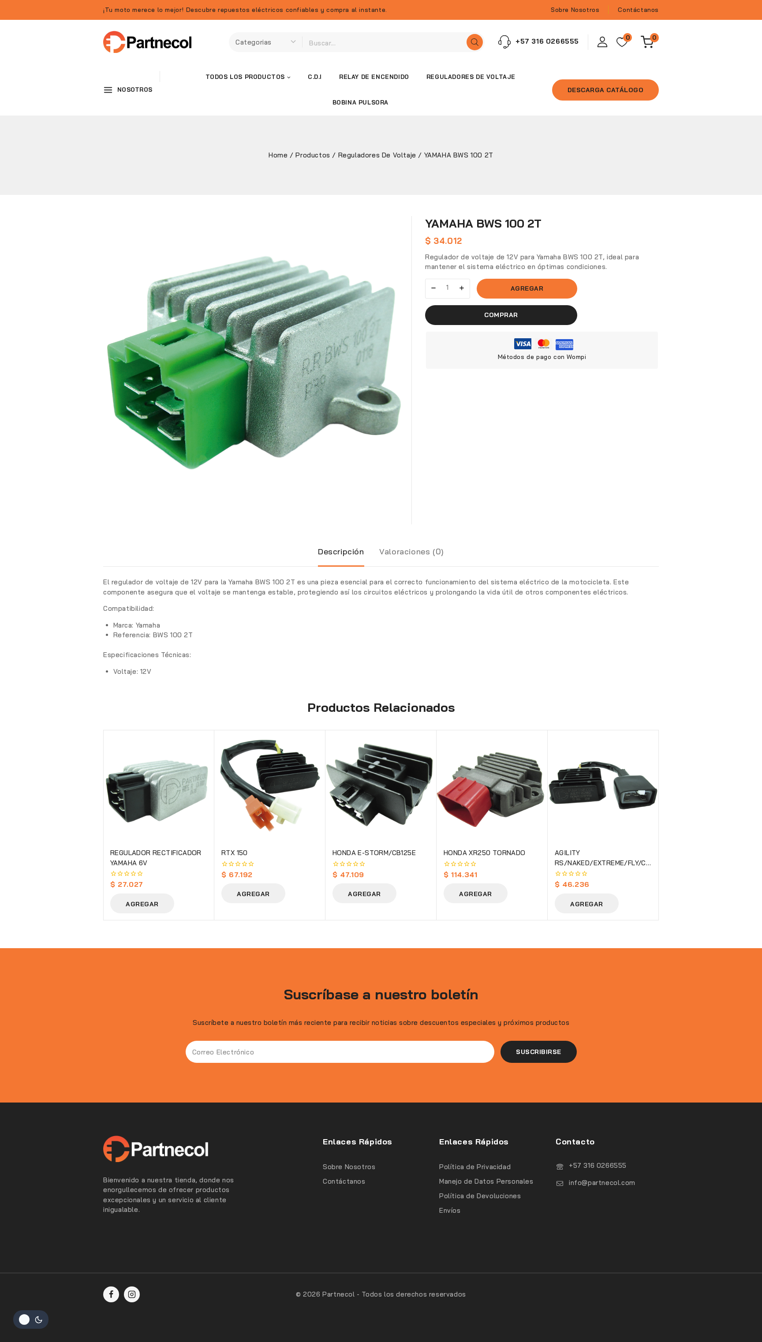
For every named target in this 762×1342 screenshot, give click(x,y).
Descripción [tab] (341, 551)
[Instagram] (132, 1294)
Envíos (450, 1210)
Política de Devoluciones (480, 1196)
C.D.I (315, 76)
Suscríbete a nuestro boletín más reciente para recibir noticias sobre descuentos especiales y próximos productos (381, 1022)
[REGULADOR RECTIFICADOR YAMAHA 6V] (158, 785)
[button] (142, 903)
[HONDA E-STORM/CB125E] (381, 785)
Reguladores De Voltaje (470, 76)
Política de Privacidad (475, 1167)
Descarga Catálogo (606, 90)
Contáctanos (638, 10)
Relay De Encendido (374, 76)
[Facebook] (111, 1294)
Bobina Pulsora (360, 102)
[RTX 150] (269, 785)
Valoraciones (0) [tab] (411, 551)
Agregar (527, 288)
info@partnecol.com (602, 1182)
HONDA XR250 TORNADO (485, 853)
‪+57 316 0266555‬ (598, 1165)
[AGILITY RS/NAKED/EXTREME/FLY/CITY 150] (603, 785)
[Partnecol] (147, 42)
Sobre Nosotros (575, 10)
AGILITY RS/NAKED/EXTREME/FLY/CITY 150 (606, 863)
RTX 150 (234, 853)
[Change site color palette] (31, 1319)
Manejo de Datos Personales (486, 1181)
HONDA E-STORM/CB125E (374, 853)
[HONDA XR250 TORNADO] (492, 785)
